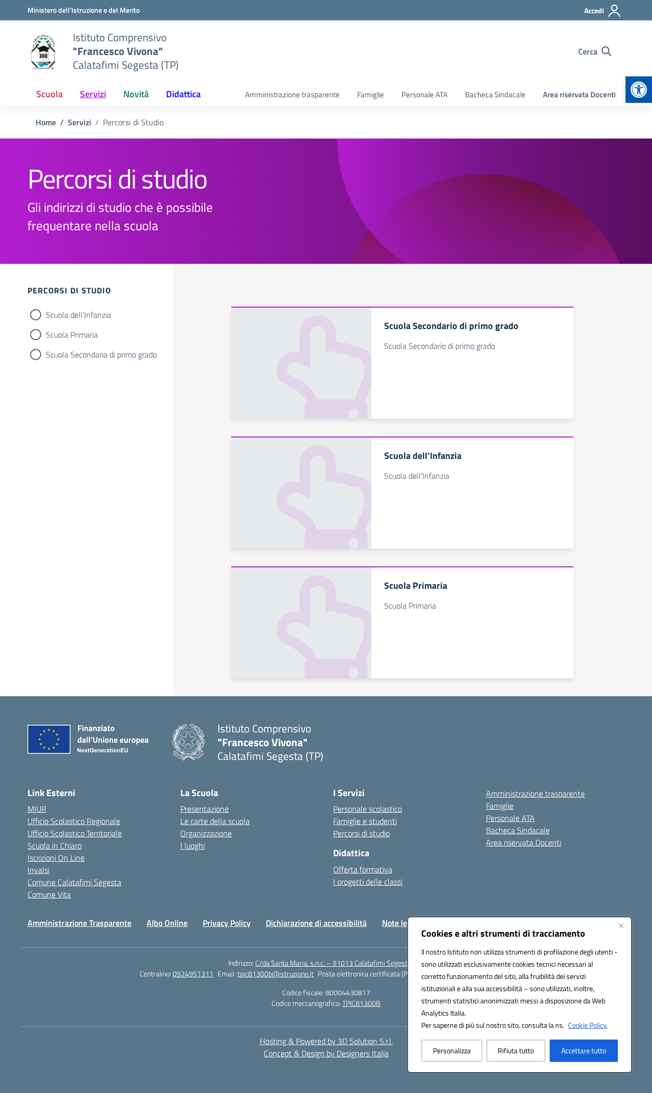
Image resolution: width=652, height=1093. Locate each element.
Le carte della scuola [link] (215, 821)
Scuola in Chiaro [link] (55, 845)
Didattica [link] (183, 94)
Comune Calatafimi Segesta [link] (74, 882)
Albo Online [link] (167, 923)
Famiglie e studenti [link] (365, 821)
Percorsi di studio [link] (361, 833)
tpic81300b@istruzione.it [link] (275, 973)
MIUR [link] (37, 809)
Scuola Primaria (72, 335)
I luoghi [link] (192, 845)
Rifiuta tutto (516, 1050)
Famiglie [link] (370, 94)
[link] (639, 89)
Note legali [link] (400, 923)
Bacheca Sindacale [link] (495, 94)
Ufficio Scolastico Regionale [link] (74, 821)
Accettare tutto (583, 1050)
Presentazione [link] (204, 809)
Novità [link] (136, 94)
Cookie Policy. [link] (588, 1025)
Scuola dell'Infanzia (78, 315)
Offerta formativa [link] (362, 869)
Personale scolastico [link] (367, 809)
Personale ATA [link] (424, 94)
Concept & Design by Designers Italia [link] (326, 1053)
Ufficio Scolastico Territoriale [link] (75, 833)
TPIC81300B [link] (361, 1003)
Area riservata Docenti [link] (579, 94)
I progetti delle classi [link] (367, 882)
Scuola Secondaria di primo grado (101, 354)
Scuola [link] (49, 94)
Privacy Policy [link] (227, 923)
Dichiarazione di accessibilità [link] (316, 923)
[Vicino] (621, 925)
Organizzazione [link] (206, 833)
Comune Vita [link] (49, 894)
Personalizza (452, 1050)
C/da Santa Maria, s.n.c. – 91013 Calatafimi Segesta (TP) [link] (339, 963)
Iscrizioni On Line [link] (56, 858)
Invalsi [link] (38, 870)
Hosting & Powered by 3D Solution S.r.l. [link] (326, 1041)
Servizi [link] (93, 94)
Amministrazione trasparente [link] (292, 94)
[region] (520, 995)
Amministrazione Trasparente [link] (79, 923)
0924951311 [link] (193, 973)
